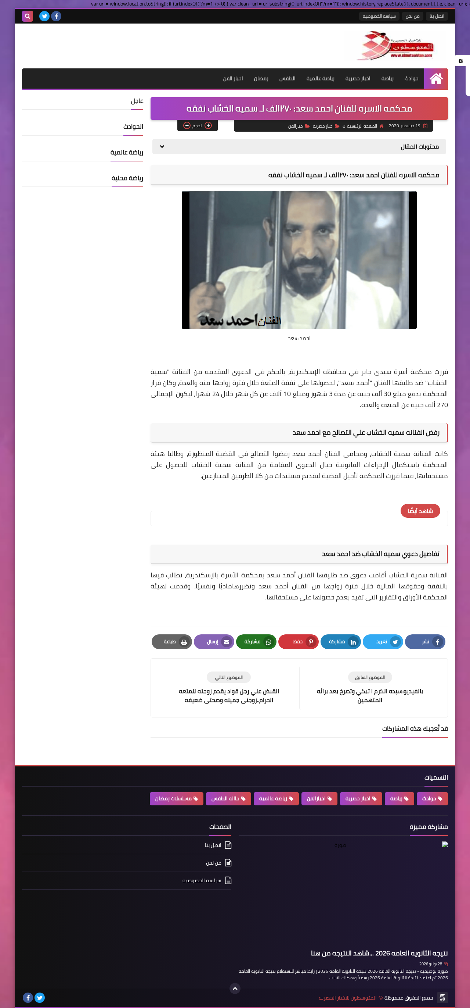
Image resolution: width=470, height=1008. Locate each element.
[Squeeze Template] (442, 997)
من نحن (413, 16)
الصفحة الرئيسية (362, 126)
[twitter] (44, 16)
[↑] (235, 988)
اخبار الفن (233, 78)
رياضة (388, 78)
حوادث (412, 78)
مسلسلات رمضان (173, 798)
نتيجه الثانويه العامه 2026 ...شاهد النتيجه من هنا (379, 953)
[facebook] (56, 16)
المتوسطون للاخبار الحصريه (348, 998)
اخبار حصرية (358, 78)
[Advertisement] (108, 42)
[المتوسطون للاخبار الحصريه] (394, 46)
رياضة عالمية (321, 78)
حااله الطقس (225, 798)
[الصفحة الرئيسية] (436, 78)
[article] (228, 688)
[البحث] (27, 16)
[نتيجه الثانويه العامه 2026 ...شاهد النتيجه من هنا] (343, 893)
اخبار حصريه (323, 126)
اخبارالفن (296, 126)
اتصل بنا (437, 16)
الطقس (287, 78)
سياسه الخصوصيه (379, 16)
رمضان (261, 78)
